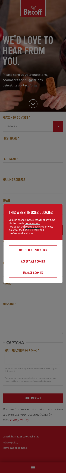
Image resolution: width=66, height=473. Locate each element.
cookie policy (32, 226)
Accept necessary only (33, 250)
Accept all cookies (33, 261)
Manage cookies (33, 273)
